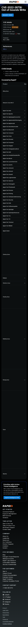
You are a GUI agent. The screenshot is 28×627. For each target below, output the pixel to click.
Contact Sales (7, 529)
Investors (5, 546)
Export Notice (6, 614)
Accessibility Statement (8, 621)
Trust (4, 617)
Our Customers (7, 542)
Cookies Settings (7, 624)
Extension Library (8, 577)
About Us (5, 536)
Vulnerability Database (9, 562)
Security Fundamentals (9, 564)
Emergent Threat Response (11, 556)
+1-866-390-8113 (8, 588)
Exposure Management (9, 513)
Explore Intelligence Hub (12, 497)
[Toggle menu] (25, 2)
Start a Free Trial (8, 523)
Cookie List (5, 619)
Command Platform (8, 512)
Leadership (6, 538)
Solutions (5, 517)
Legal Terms (5, 610)
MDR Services (7, 515)
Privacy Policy (6, 612)
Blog (4, 555)
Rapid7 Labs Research (9, 560)
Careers (5, 548)
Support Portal (7, 573)
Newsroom (6, 540)
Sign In (5, 571)
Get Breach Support (9, 527)
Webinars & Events (8, 558)
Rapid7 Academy (8, 579)
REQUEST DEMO (7, 15)
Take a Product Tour (9, 525)
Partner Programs (8, 544)
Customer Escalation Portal (11, 581)
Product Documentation (10, 575)
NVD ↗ (5, 49)
